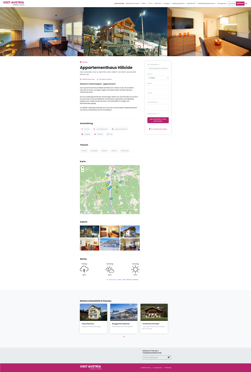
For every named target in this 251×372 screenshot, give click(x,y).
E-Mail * (150, 93)
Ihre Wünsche (152, 102)
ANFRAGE (240, 3)
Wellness (114, 151)
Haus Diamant (88, 324)
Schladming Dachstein (206, 3)
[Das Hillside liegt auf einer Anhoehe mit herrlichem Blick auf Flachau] (130, 231)
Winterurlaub (125, 151)
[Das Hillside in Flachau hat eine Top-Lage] (125, 33)
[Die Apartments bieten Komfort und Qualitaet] (209, 33)
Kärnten (158, 3)
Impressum (158, 368)
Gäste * (150, 74)
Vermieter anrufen (105, 79)
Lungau (166, 3)
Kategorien (222, 3)
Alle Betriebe (119, 3)
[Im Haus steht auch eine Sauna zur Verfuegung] (42, 33)
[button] (125, 54)
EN (246, 3)
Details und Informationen (123, 279)
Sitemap (168, 368)
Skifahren (104, 151)
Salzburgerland (178, 3)
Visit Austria (13, 2)
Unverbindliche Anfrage (158, 120)
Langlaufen (94, 151)
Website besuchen (88, 79)
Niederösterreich (132, 3)
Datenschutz (146, 368)
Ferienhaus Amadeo (150, 324)
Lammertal (191, 3)
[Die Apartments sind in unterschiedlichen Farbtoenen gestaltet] (89, 244)
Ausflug (232, 4)
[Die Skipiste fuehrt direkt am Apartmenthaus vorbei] (110, 244)
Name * (149, 83)
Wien (144, 3)
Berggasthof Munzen (121, 324)
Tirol (150, 3)
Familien (84, 151)
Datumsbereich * (153, 64)
